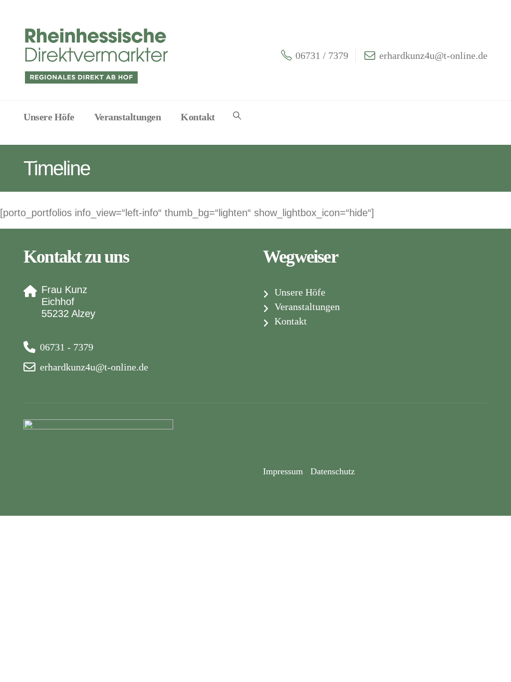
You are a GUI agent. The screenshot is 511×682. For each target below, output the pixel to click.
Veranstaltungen (127, 116)
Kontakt (198, 116)
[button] (237, 116)
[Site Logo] (98, 55)
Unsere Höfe (48, 116)
